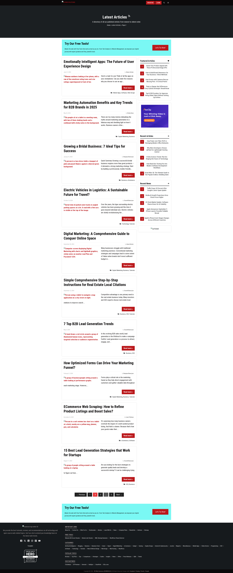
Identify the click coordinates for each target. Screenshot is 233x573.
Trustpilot (30, 546)
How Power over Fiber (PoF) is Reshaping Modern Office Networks (156, 142)
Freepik (147, 571)
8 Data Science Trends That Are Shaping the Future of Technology (157, 158)
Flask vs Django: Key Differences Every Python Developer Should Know (157, 87)
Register (150, 3)
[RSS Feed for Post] (129, 17)
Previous (80, 495)
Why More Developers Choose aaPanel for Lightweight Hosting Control (156, 150)
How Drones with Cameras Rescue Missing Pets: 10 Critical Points (157, 80)
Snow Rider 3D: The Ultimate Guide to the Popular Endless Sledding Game (157, 174)
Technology (125, 224)
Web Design (131, 93)
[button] (164, 3)
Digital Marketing (123, 136)
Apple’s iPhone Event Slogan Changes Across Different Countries (157, 219)
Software (124, 93)
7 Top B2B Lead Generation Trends (89, 324)
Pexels (142, 571)
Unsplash (132, 571)
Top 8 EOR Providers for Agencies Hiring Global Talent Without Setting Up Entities (157, 95)
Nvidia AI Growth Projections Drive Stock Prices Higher (157, 196)
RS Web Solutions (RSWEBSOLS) (102, 571)
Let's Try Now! (160, 48)
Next (119, 495)
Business (132, 136)
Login (158, 3)
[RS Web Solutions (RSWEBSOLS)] (72, 2)
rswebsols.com (30, 556)
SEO (127, 314)
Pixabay (138, 571)
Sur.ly (33, 560)
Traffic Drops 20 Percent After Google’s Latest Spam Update (157, 189)
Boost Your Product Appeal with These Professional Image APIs (156, 67)
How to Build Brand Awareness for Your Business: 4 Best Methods (157, 74)
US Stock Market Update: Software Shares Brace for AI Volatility (157, 203)
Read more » (128, 88)
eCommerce (131, 180)
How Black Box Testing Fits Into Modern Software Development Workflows (157, 166)
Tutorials (132, 224)
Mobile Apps (117, 93)
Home (108, 25)
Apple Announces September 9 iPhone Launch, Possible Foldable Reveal (157, 211)
